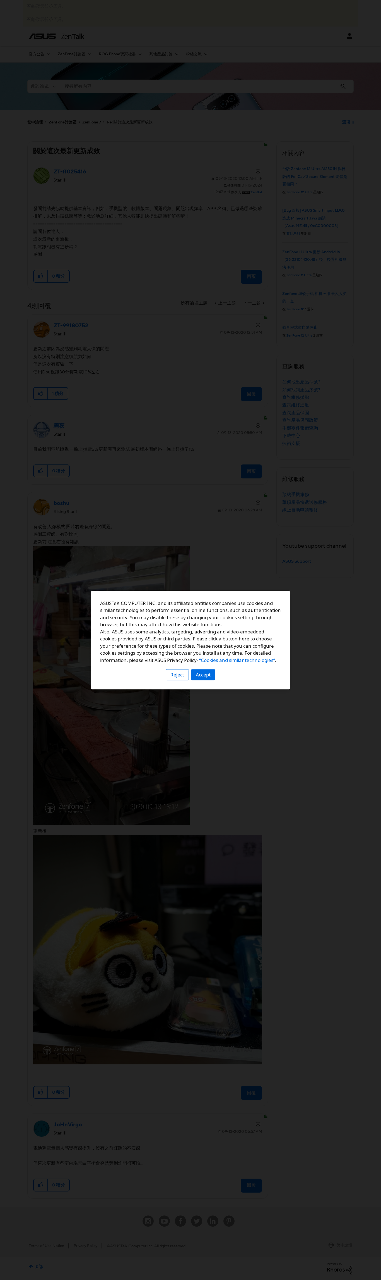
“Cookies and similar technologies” (237, 660)
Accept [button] (203, 674)
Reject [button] (177, 674)
